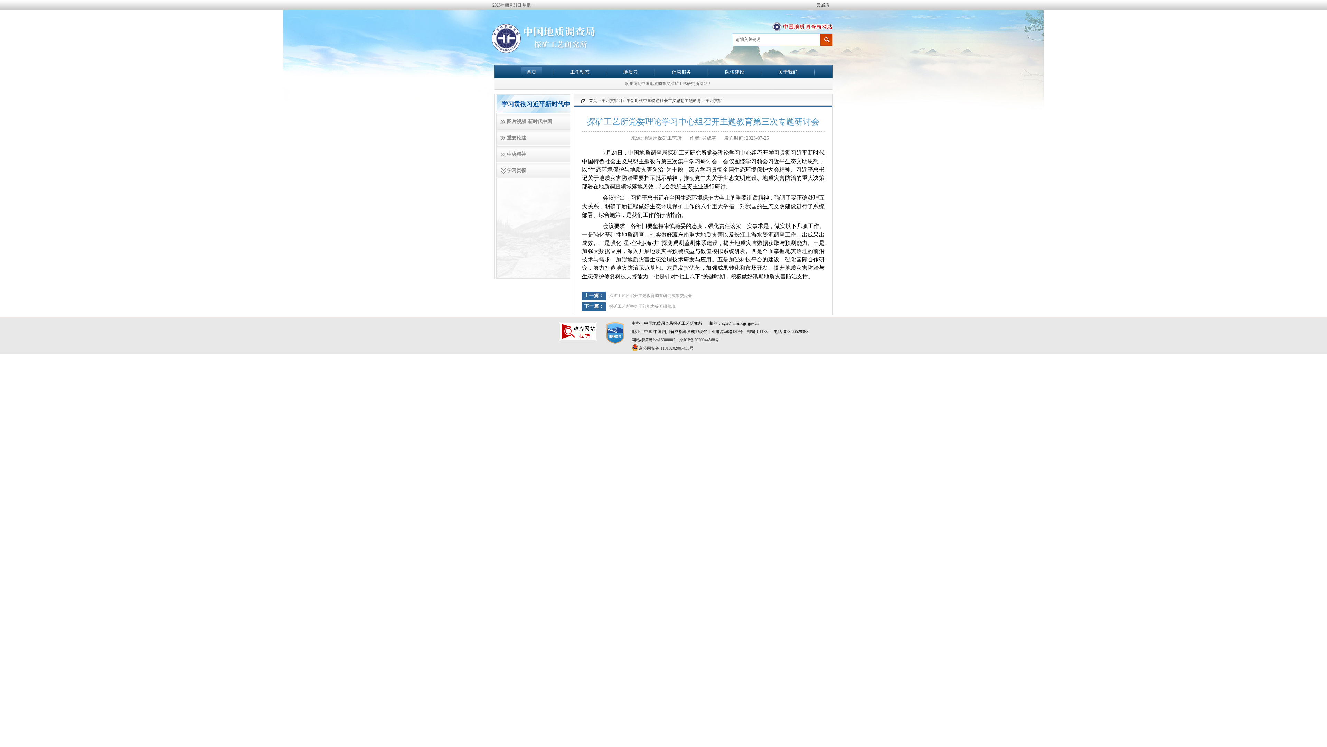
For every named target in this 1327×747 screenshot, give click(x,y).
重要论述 (516, 137)
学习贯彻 (516, 170)
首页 (531, 72)
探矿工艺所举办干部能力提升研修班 (642, 306)
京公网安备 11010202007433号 (666, 348)
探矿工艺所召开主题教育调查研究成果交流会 (650, 295)
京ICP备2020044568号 (699, 340)
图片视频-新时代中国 (529, 121)
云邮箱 (823, 5)
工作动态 (580, 72)
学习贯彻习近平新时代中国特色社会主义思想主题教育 (651, 100)
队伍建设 (734, 72)
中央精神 (516, 154)
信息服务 (681, 72)
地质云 (630, 72)
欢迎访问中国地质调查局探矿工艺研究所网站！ (668, 83)
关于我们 (788, 72)
